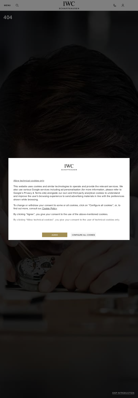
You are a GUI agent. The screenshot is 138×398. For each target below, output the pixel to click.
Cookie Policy (49, 208)
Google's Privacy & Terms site (29, 192)
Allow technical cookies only (28, 180)
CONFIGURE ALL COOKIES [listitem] (83, 235)
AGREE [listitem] (55, 235)
